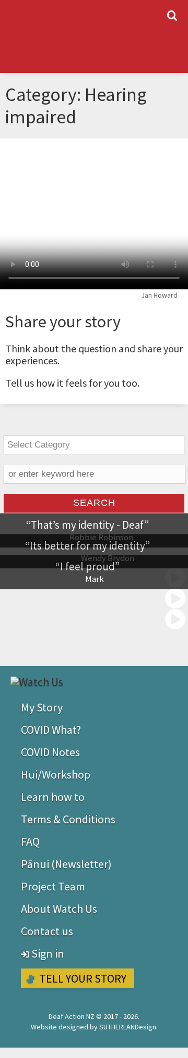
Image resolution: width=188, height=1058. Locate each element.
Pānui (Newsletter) (66, 864)
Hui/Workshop (55, 774)
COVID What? (51, 729)
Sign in (46, 953)
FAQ (30, 841)
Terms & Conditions (68, 819)
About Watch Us (59, 908)
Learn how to (53, 796)
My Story (42, 707)
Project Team (53, 886)
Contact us (47, 931)
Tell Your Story (81, 978)
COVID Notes (50, 752)
